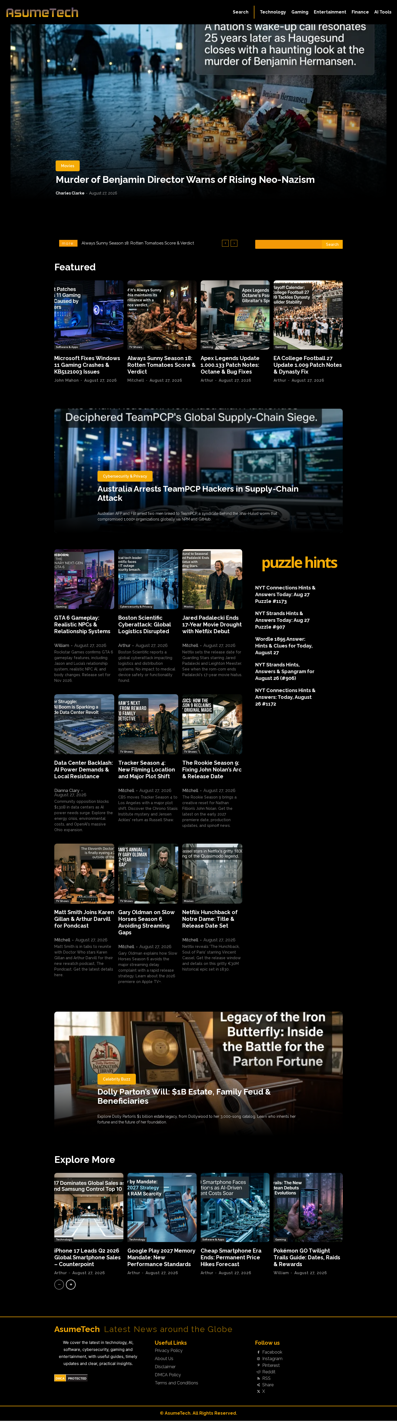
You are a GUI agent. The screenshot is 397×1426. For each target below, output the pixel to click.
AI (57, 751)
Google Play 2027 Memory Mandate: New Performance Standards (161, 1257)
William (61, 645)
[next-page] (71, 1285)
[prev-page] (59, 1285)
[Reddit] (258, 1372)
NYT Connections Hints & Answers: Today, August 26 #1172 (285, 697)
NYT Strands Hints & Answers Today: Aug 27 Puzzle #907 (282, 620)
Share (268, 1385)
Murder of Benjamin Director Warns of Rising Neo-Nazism (185, 179)
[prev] (225, 243)
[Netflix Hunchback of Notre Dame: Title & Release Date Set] (212, 874)
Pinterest (271, 1365)
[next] (234, 243)
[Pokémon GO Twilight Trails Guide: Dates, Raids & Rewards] (308, 1207)
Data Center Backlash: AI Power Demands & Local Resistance (83, 770)
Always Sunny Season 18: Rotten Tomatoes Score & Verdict (161, 365)
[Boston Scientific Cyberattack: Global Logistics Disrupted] (148, 579)
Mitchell (135, 380)
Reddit (268, 1372)
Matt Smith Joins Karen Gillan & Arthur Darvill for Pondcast (84, 919)
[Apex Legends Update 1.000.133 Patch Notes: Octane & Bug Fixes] (235, 315)
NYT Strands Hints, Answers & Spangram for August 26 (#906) (284, 671)
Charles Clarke (70, 193)
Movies (67, 166)
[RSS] (258, 1378)
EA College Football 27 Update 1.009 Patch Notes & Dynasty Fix (308, 365)
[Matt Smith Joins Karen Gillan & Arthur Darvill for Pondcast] (84, 874)
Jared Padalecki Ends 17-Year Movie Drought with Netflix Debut (212, 625)
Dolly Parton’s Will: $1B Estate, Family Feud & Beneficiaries (184, 1096)
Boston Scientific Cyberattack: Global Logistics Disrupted (144, 625)
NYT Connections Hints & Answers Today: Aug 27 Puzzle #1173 (285, 594)
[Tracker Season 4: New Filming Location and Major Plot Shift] (148, 724)
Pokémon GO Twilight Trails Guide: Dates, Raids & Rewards (307, 1257)
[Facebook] (258, 1352)
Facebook (272, 1352)
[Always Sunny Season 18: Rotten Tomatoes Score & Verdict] (162, 315)
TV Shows (135, 346)
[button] (240, 12)
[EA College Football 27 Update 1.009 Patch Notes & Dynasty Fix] (308, 315)
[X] (258, 1391)
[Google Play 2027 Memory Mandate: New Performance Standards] (162, 1207)
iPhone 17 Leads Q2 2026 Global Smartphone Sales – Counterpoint (87, 1257)
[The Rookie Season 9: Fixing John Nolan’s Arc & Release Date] (212, 724)
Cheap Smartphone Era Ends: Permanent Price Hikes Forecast (231, 1257)
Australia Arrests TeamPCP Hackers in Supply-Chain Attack (198, 493)
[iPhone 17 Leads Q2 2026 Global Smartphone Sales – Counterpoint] (88, 1207)
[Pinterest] (258, 1365)
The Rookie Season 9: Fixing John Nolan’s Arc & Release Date (212, 770)
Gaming (207, 346)
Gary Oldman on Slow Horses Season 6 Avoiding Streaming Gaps (146, 922)
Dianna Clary (66, 790)
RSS (266, 1378)
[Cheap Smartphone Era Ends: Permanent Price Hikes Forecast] (235, 1207)
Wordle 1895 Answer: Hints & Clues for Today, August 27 (284, 645)
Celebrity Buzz (116, 1079)
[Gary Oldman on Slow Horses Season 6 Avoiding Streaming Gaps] (148, 874)
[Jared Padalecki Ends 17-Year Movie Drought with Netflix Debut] (212, 579)
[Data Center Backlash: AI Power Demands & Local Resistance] (84, 724)
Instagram (272, 1359)
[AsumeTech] (47, 12)
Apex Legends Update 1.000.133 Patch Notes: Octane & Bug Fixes (230, 365)
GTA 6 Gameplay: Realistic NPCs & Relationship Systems (82, 625)
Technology (64, 1239)
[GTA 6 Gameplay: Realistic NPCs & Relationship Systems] (84, 579)
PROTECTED (77, 1378)
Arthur (207, 380)
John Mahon (66, 380)
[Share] (258, 1385)
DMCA (60, 1378)
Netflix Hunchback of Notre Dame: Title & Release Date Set (210, 919)
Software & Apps (67, 346)
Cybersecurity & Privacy (125, 476)
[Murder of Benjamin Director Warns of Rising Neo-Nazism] (198, 112)
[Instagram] (258, 1359)
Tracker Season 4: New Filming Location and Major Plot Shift (146, 770)
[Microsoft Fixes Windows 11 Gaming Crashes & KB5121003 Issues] (88, 315)
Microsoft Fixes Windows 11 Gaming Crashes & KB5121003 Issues (87, 365)
